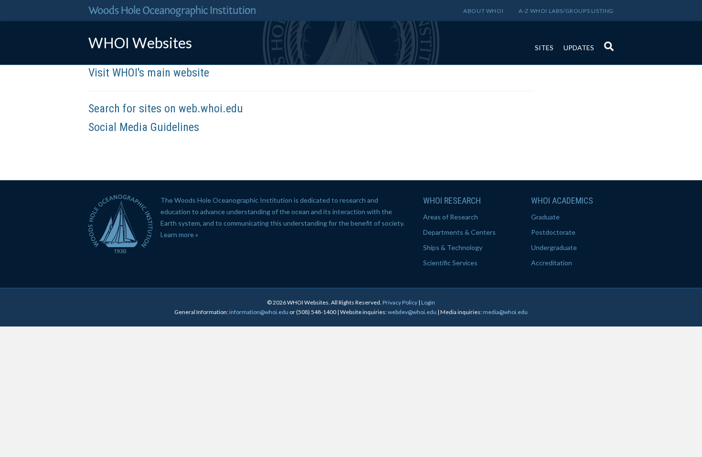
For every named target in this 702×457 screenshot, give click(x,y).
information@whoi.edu (258, 312)
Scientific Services (450, 263)
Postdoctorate (553, 232)
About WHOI (483, 10)
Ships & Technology (452, 247)
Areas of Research (450, 217)
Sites (544, 48)
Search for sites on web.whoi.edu (165, 108)
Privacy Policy (400, 302)
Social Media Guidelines (143, 127)
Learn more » (179, 234)
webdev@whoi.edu (412, 312)
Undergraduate (554, 247)
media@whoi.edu (505, 312)
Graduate (545, 217)
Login (428, 302)
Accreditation (551, 263)
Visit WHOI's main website (148, 72)
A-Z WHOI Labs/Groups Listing (566, 10)
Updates (579, 48)
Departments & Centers (459, 232)
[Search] (606, 41)
